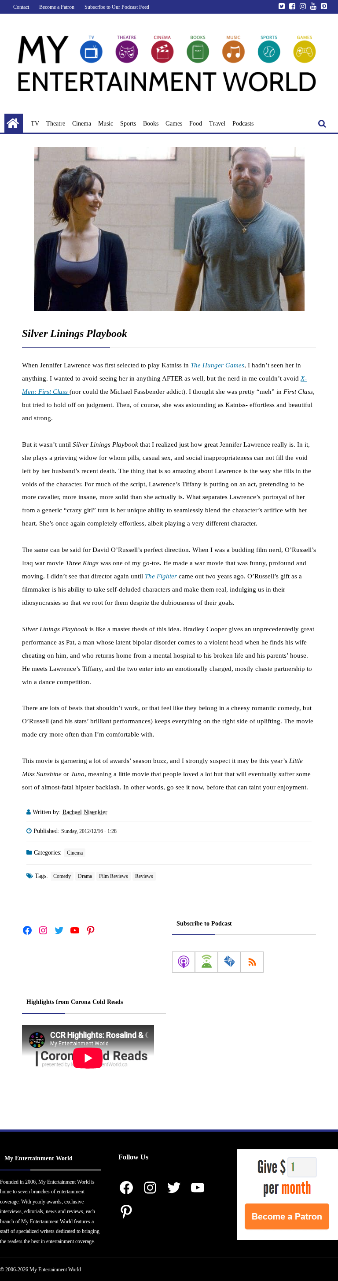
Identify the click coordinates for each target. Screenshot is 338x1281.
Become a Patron (56, 7)
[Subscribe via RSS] (252, 962)
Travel (217, 123)
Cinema (81, 123)
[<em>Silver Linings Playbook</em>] (169, 229)
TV (35, 123)
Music (105, 123)
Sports (128, 123)
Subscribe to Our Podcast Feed (116, 7)
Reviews (144, 876)
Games (173, 123)
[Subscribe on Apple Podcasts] (183, 962)
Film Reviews (113, 876)
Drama (85, 876)
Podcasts (243, 123)
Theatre (55, 123)
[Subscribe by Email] (229, 962)
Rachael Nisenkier (84, 812)
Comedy (62, 876)
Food (195, 123)
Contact (21, 7)
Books (150, 123)
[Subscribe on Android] (206, 962)
